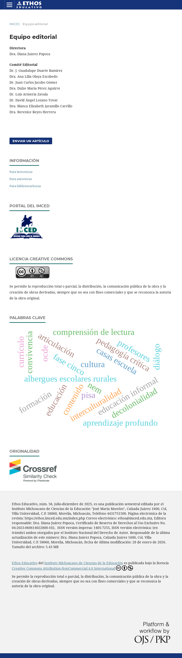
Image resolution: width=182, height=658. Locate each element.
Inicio (14, 24)
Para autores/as (20, 179)
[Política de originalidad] (33, 480)
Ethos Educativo (24, 563)
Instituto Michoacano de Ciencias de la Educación (83, 563)
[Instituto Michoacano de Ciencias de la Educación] (26, 239)
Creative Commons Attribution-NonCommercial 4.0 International (63, 568)
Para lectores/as (20, 172)
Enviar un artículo (31, 141)
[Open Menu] (9, 4)
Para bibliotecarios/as (25, 186)
